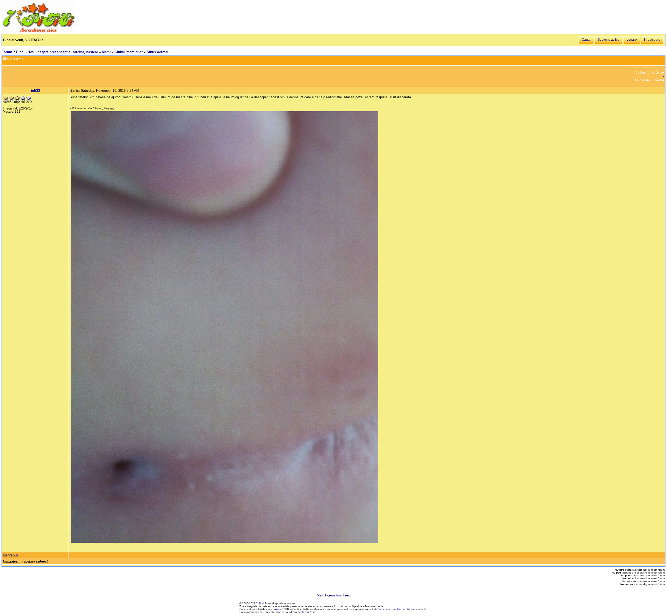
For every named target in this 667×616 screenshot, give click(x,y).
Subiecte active (608, 39)
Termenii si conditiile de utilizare (396, 609)
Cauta (586, 39)
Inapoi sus (10, 555)
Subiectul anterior (649, 72)
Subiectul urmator (649, 80)
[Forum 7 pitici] (38, 32)
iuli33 (35, 91)
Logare (632, 39)
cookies (276, 609)
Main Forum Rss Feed (333, 595)
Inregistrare (652, 39)
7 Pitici (260, 603)
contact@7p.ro (307, 612)
